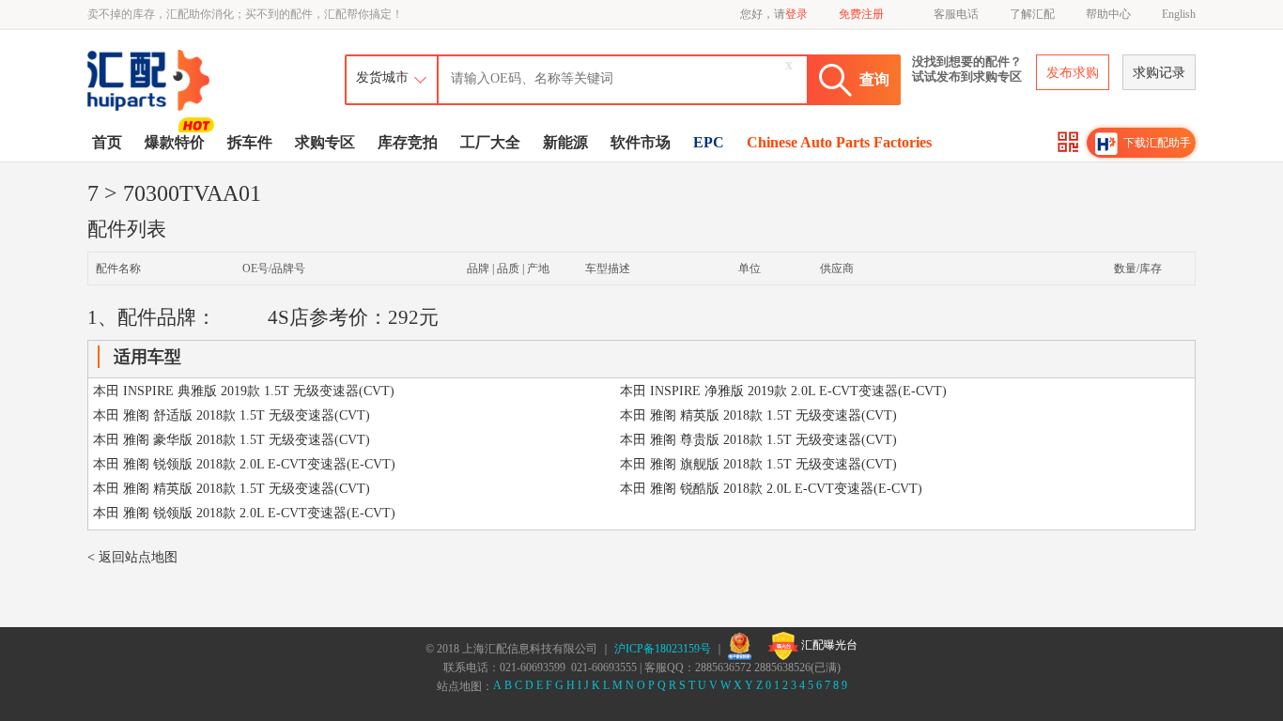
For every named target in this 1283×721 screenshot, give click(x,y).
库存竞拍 (408, 142)
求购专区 (325, 142)
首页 (107, 142)
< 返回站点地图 (132, 557)
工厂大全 (490, 142)
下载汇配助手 (1157, 142)
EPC (708, 142)
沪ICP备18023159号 (662, 648)
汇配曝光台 (828, 645)
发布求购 (1072, 73)
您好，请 (774, 14)
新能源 (565, 142)
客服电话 (956, 14)
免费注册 (861, 14)
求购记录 (1159, 73)
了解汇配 (1032, 14)
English (1179, 14)
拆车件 (249, 142)
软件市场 (641, 142)
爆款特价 (175, 142)
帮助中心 (1108, 14)
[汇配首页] (150, 53)
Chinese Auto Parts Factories (839, 142)
